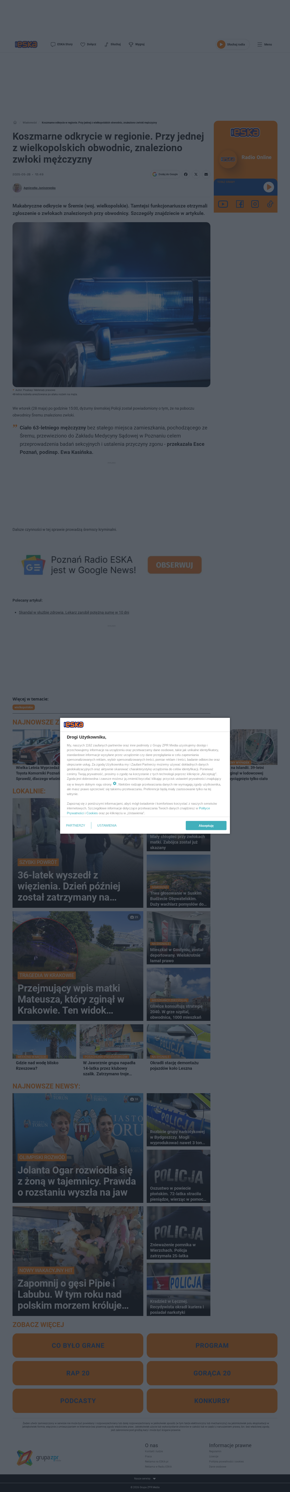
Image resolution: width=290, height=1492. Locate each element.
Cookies (92, 813)
